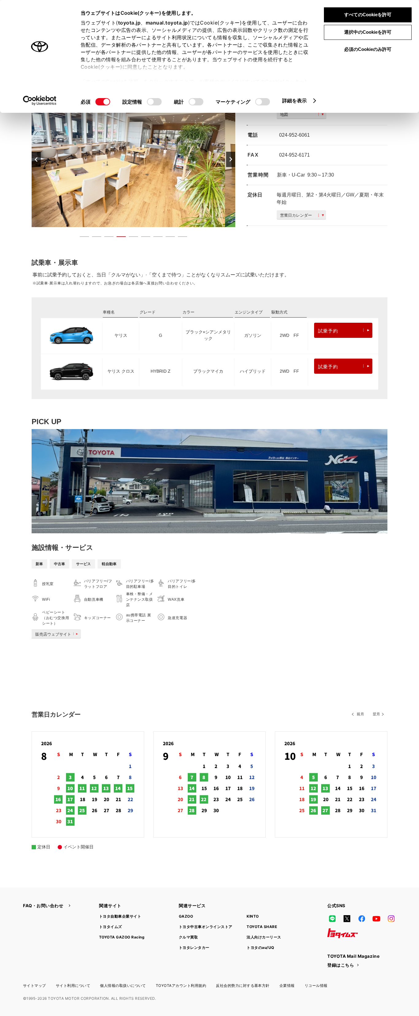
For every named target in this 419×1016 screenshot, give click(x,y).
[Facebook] (362, 918)
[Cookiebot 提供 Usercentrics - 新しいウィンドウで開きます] (40, 100)
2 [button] (93, 237)
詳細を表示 (294, 100)
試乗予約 (328, 330)
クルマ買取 (188, 937)
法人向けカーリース (264, 937)
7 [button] (154, 237)
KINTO (253, 916)
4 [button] (118, 237)
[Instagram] (391, 918)
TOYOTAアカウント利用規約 (181, 985)
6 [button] (142, 237)
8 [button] (167, 237)
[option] (133, 159)
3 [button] (105, 237)
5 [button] (130, 237)
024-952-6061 (294, 135)
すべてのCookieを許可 (367, 14)
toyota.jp (129, 23)
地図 (284, 114)
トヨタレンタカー (194, 947)
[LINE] (332, 918)
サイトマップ (34, 985)
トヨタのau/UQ (260, 947)
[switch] (154, 101)
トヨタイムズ (110, 926)
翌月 (376, 714)
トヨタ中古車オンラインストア (206, 926)
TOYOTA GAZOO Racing (121, 937)
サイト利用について (73, 985)
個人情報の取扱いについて (123, 985)
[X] (347, 918)
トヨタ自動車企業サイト (120, 916)
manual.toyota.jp (167, 23)
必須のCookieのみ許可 (367, 49)
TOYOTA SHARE (262, 926)
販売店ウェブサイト (53, 634)
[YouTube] (376, 918)
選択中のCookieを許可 (367, 32)
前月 (360, 714)
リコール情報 (316, 985)
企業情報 (287, 985)
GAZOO (186, 916)
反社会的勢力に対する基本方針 (243, 985)
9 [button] (179, 237)
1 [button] (81, 237)
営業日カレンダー (296, 215)
